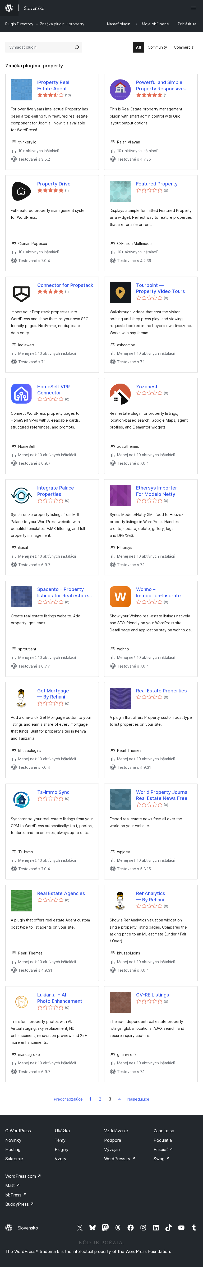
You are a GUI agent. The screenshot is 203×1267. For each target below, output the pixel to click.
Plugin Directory (19, 24)
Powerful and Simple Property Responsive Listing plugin (160, 86)
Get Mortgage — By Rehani (53, 694)
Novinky (13, 1140)
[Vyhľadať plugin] (77, 47)
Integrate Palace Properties (55, 491)
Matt (12, 1185)
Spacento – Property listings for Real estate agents (62, 592)
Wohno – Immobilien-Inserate (158, 592)
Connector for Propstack (65, 285)
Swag (162, 1158)
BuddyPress (19, 1204)
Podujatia (163, 1140)
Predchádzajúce (68, 1099)
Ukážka (62, 1130)
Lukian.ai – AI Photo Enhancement (59, 998)
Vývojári (112, 1149)
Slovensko (28, 1228)
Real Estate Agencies (61, 893)
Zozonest (147, 386)
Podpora (112, 1140)
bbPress (16, 1195)
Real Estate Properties (161, 690)
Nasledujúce (138, 1099)
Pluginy (61, 1149)
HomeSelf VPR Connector (53, 389)
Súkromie (14, 1158)
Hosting (12, 1149)
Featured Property (157, 184)
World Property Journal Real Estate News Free (162, 795)
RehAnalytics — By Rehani (150, 896)
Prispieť (163, 1149)
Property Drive (54, 184)
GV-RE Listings (152, 995)
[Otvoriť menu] (194, 8)
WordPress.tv (120, 1158)
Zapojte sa (164, 1130)
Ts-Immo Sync (53, 792)
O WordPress (18, 1130)
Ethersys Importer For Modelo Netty (156, 491)
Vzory (60, 1158)
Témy (60, 1140)
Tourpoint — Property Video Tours (160, 288)
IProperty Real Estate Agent (53, 85)
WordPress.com (23, 1176)
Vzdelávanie (116, 1130)
